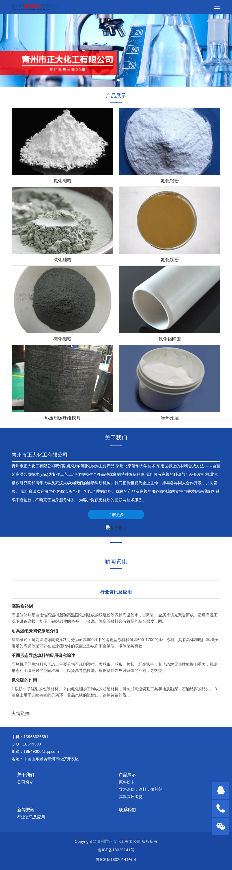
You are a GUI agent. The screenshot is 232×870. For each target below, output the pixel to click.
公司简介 (25, 782)
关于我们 (25, 774)
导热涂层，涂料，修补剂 (140, 789)
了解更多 (116, 514)
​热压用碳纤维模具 (62, 417)
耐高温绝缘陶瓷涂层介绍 (35, 630)
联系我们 (127, 809)
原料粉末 (127, 782)
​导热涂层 (170, 417)
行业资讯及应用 (31, 817)
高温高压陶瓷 (131, 796)
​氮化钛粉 (170, 259)
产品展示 (127, 774)
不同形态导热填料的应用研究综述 (43, 655)
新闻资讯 (25, 809)
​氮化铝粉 (170, 180)
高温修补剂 (22, 606)
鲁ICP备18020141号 (116, 850)
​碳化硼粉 (62, 339)
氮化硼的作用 (24, 680)
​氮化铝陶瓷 (169, 339)
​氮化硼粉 (62, 180)
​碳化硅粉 (62, 259)
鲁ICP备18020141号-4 (116, 859)
